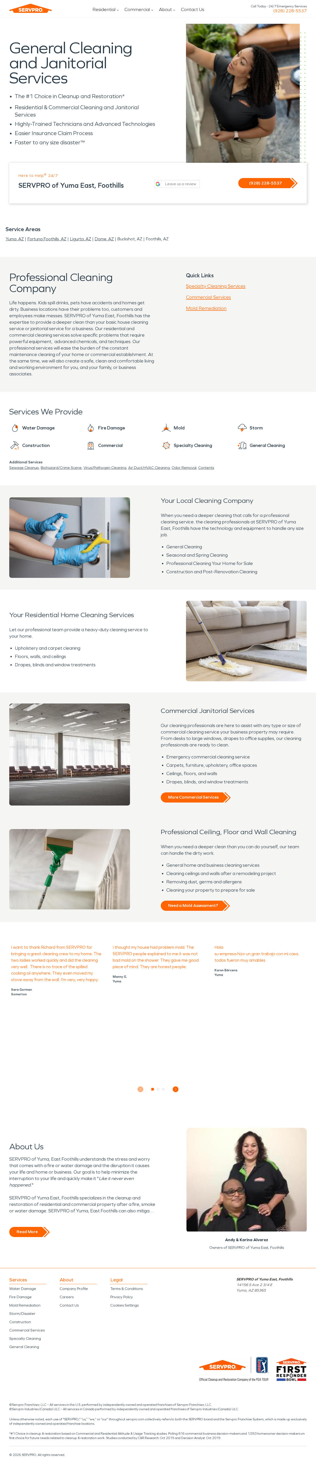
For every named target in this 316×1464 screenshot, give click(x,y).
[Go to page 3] (163, 1089)
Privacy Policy (121, 1297)
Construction (20, 1322)
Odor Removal (184, 467)
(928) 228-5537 (290, 10)
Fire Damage (20, 1297)
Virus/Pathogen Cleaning (105, 467)
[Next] (176, 1089)
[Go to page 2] (158, 1089)
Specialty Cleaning (25, 1338)
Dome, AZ (104, 238)
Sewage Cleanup (24, 467)
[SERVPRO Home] (30, 8)
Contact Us (192, 9)
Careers (67, 1297)
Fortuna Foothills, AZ (46, 238)
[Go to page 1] (152, 1089)
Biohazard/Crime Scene (61, 467)
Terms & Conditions (126, 1288)
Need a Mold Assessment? (193, 905)
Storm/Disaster (22, 1313)
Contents (206, 467)
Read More (27, 1231)
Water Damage (22, 1288)
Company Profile (74, 1288)
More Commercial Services (193, 797)
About (165, 9)
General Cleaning (24, 1347)
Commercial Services (208, 297)
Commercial (137, 9)
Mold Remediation (206, 308)
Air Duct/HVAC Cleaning (149, 467)
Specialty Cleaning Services (215, 286)
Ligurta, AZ (80, 238)
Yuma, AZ (15, 238)
